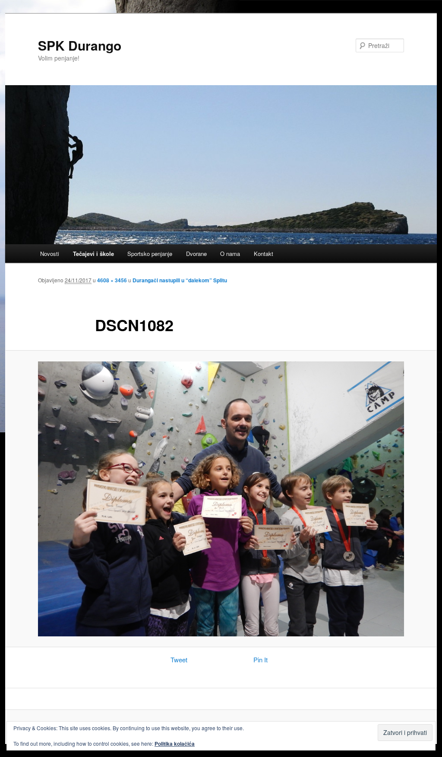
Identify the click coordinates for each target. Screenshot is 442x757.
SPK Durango (79, 45)
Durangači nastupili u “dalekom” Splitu (180, 280)
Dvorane (196, 253)
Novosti (49, 253)
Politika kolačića (175, 743)
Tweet (178, 659)
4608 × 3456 (112, 280)
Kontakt (263, 253)
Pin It (260, 659)
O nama (230, 253)
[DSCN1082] (221, 498)
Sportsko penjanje (149, 253)
